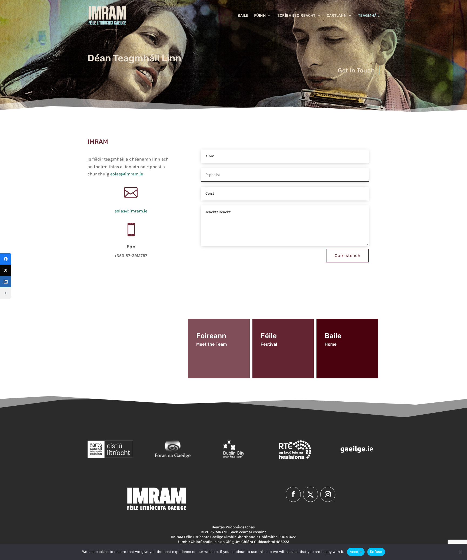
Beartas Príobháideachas (234, 527)
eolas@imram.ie (126, 173)
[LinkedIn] (5, 281)
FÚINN (260, 16)
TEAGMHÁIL (368, 16)
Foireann (211, 336)
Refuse (376, 551)
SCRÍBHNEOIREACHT (296, 16)
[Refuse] (460, 552)
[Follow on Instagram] (327, 494)
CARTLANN (337, 16)
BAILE (243, 16)
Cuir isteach (347, 255)
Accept (356, 551)
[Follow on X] (310, 494)
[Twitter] (5, 270)
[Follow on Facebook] (293, 494)
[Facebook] (5, 259)
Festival (269, 344)
